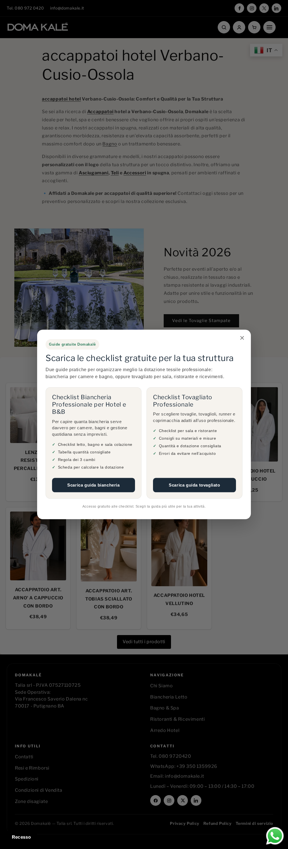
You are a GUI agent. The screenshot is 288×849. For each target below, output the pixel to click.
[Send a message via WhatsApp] (275, 836)
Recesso (21, 837)
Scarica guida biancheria (93, 485)
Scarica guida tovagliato (194, 485)
